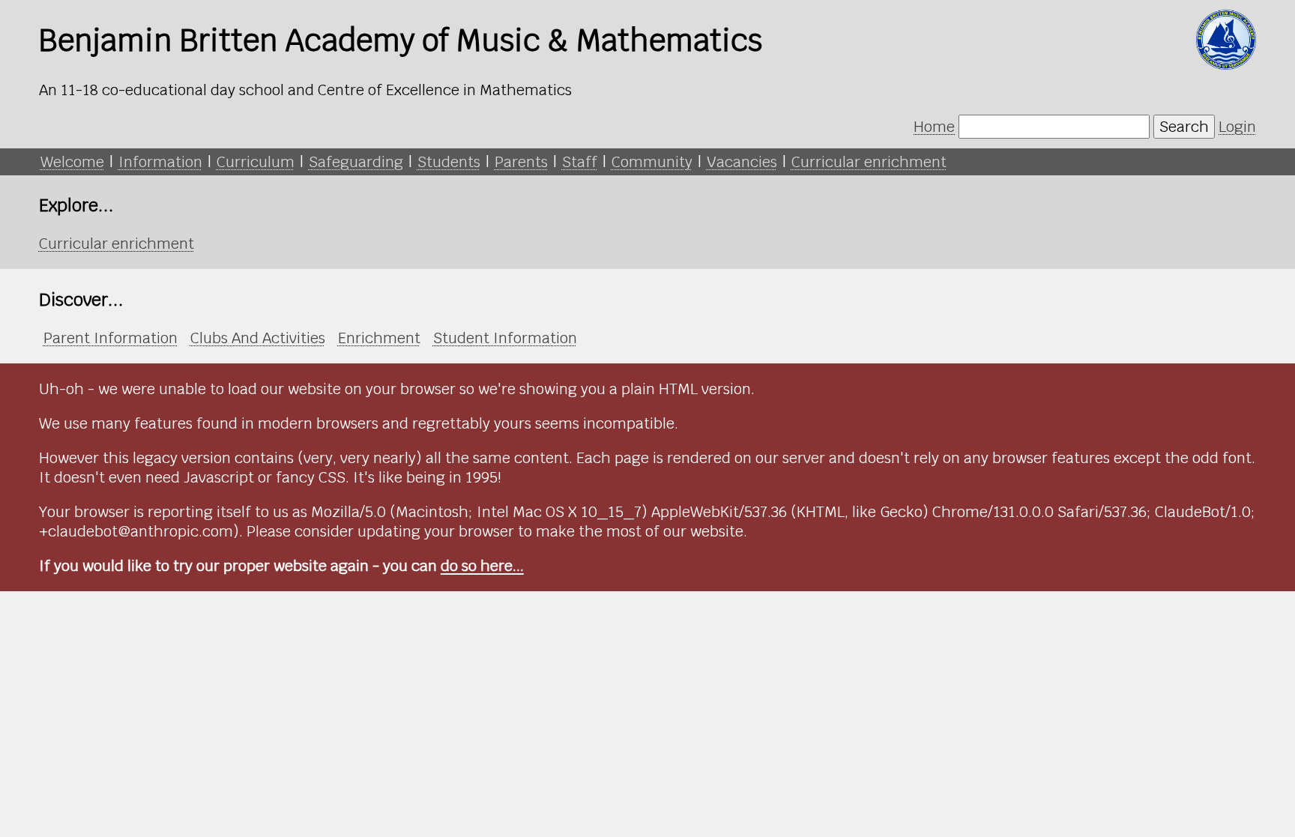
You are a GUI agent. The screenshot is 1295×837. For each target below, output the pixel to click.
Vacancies (742, 162)
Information (160, 162)
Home (934, 126)
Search (1184, 126)
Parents (521, 162)
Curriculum (256, 162)
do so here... (482, 565)
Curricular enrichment (869, 162)
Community (652, 162)
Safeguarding (356, 162)
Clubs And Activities (257, 338)
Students (448, 162)
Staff (579, 162)
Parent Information (110, 338)
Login (1237, 126)
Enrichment (379, 338)
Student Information (505, 338)
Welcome (72, 162)
